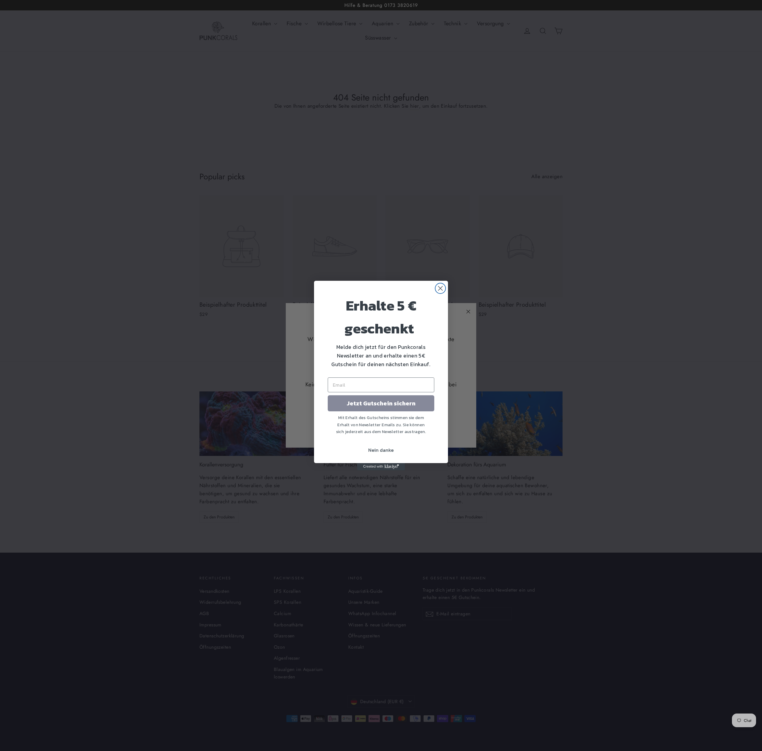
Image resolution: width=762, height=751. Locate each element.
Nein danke (381, 450)
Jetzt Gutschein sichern (381, 403)
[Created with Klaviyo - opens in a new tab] (381, 466)
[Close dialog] (440, 288)
